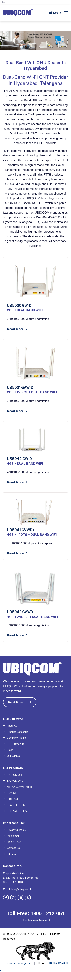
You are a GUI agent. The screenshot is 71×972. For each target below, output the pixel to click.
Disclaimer (12, 835)
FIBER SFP (13, 798)
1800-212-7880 (58, 963)
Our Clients (13, 756)
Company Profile (16, 737)
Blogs (9, 749)
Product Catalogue (17, 731)
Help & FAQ (13, 841)
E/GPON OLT (14, 774)
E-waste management (19, 963)
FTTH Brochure (15, 743)
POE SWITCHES (16, 811)
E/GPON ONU (14, 780)
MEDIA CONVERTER (19, 786)
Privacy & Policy (16, 829)
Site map (11, 854)
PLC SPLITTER (15, 804)
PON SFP (12, 792)
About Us (11, 725)
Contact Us (13, 847)
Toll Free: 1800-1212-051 (35, 913)
